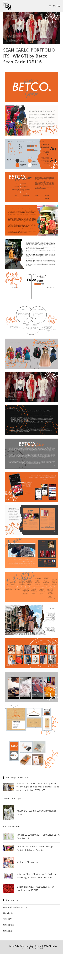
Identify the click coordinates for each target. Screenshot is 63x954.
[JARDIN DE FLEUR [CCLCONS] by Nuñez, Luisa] (8, 812)
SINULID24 (8, 930)
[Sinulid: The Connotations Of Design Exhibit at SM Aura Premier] (8, 848)
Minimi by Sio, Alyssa (27, 862)
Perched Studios (11, 826)
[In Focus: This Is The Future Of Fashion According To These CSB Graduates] (8, 876)
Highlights (8, 913)
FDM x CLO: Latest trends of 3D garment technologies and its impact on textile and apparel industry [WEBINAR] (37, 787)
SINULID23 (8, 924)
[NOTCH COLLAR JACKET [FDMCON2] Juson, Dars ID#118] (8, 836)
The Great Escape (12, 798)
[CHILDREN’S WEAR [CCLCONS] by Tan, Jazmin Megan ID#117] (8, 888)
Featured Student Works (15, 907)
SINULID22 (8, 919)
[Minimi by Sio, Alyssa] (8, 862)
